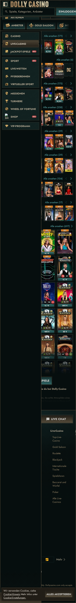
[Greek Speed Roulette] (69, 141)
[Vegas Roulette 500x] (69, 46)
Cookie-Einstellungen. (15, 597)
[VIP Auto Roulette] (65, 346)
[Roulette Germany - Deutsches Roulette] (48, 46)
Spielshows (58, 476)
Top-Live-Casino (57, 438)
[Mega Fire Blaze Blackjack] (59, 118)
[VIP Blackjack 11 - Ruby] (47, 320)
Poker (55, 492)
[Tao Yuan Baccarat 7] (58, 189)
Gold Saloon (59, 447)
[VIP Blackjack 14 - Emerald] (65, 294)
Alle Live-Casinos (57, 500)
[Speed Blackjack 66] (47, 372)
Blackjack (57, 459)
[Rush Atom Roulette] (47, 268)
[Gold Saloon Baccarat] (49, 71)
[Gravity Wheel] (59, 166)
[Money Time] (59, 47)
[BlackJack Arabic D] (59, 142)
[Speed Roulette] (65, 268)
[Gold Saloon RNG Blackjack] (59, 71)
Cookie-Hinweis (12, 594)
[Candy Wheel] (69, 165)
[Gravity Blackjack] (69, 118)
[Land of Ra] (49, 166)
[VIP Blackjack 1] (49, 118)
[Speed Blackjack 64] (65, 372)
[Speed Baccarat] (69, 189)
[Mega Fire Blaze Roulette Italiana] (49, 142)
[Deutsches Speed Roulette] (59, 95)
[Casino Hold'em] (49, 213)
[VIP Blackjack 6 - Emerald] (47, 346)
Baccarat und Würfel (59, 483)
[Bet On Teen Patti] (69, 213)
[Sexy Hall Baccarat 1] (49, 190)
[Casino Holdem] (59, 213)
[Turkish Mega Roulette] (47, 294)
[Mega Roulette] (48, 94)
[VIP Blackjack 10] (65, 320)
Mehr (59, 559)
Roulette (56, 453)
